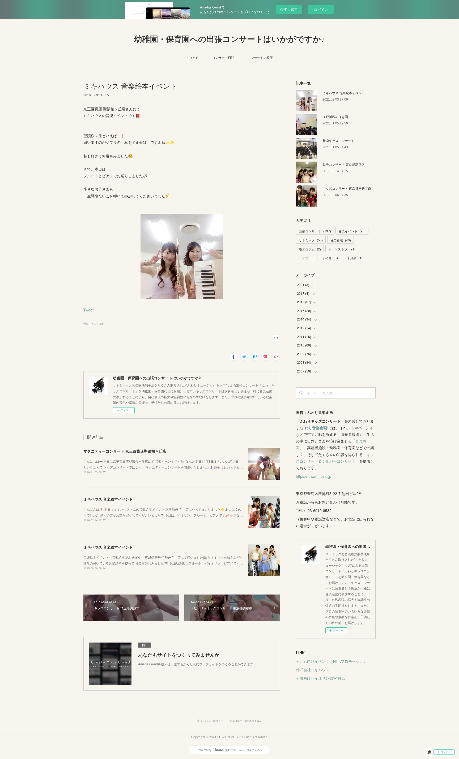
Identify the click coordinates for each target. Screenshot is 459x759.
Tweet (88, 310)
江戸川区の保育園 (335, 116)
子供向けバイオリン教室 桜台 (320, 678)
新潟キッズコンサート (338, 140)
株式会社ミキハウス (312, 669)
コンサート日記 (223, 57)
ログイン (321, 9)
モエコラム (310, 249)
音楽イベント (352, 231)
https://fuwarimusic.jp (313, 476)
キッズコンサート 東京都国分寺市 (346, 188)
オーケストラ (341, 249)
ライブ (306, 257)
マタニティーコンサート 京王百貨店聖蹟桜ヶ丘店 (124, 451)
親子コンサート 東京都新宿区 (343, 164)
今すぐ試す (289, 9)
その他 (330, 257)
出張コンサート (315, 231)
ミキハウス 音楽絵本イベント (108, 499)
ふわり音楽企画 (314, 427)
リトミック (311, 240)
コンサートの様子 (260, 57)
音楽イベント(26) (93, 324)
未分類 (355, 257)
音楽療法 (340, 240)
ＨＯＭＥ (192, 57)
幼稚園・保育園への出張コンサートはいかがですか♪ (229, 39)
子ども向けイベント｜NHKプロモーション (331, 661)
